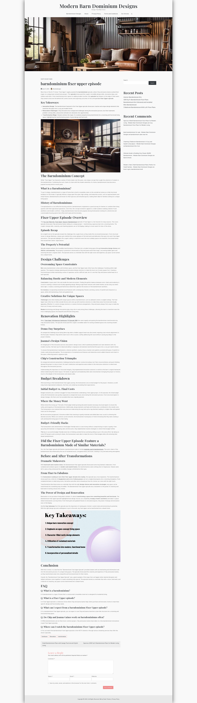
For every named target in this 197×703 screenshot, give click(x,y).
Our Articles (125, 13)
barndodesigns (57, 89)
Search (126, 80)
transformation (62, 636)
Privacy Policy (96, 13)
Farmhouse (45, 636)
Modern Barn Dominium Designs (98, 6)
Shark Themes (107, 699)
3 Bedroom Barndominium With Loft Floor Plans (139, 107)
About (86, 13)
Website (94, 676)
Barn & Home (127, 157)
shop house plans (46, 79)
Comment (51, 659)
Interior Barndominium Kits (133, 97)
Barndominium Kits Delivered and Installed (138, 102)
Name (50, 676)
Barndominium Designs (73, 13)
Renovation (53, 636)
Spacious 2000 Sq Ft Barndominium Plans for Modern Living (101, 643)
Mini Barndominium (130, 105)
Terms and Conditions (111, 13)
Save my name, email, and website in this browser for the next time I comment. (73, 683)
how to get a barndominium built (133, 169)
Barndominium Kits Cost (132, 146)
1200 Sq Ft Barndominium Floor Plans (136, 99)
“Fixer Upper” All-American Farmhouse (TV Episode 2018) (61, 320)
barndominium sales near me (139, 134)
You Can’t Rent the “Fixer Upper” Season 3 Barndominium (60, 222)
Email (72, 676)
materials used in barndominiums (94, 449)
